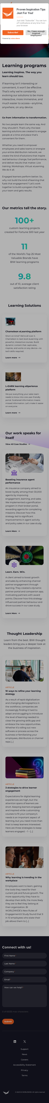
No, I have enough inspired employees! (36, 32)
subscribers (15, 38)
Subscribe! (13, 32)
